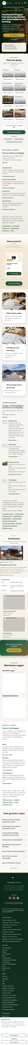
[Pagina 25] (20, 279)
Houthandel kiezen (7, 1007)
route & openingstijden (7, 911)
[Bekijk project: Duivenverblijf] (14, 625)
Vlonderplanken (7, 168)
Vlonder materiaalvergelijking (10, 1004)
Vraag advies (14, 39)
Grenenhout (5, 230)
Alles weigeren (14, 1035)
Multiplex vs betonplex (8, 988)
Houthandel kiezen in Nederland (11, 922)
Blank (3, 956)
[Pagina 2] (3, 279)
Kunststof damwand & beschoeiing (14, 141)
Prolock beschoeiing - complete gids (14, 126)
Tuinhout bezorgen (7, 770)
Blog (3, 983)
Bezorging (5, 758)
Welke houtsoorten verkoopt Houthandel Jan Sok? (11, 821)
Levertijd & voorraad (7, 932)
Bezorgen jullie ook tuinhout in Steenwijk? (11, 845)
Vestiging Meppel (7, 773)
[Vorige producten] (4, 264)
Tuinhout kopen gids (7, 986)
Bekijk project (6, 615)
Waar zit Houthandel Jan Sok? (11, 863)
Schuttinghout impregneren (9, 1000)
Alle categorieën (6, 948)
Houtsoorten (6, 191)
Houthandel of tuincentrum (9, 925)
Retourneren (5, 1016)
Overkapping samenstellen (9, 526)
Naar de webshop (14, 35)
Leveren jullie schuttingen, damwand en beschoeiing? (10, 834)
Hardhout (4, 950)
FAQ (3, 981)
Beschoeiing (15, 226)
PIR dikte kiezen (6, 993)
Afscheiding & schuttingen (9, 960)
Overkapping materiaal (8, 1009)
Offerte (12, 230)
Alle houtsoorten (6, 927)
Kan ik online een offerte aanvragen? (13, 851)
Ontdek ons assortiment (14, 132)
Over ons (4, 976)
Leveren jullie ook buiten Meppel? (12, 840)
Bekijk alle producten (14, 283)
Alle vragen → (14, 868)
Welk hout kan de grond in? (9, 936)
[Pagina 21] (17, 279)
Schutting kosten (7, 516)
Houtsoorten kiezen (8, 197)
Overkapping (12, 480)
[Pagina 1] (2, 279)
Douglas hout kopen (19, 139)
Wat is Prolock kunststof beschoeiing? (9, 857)
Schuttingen (12, 444)
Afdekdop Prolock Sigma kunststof (12, 264)
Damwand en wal (13, 462)
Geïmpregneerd (6, 954)
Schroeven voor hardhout (9, 995)
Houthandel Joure (7, 804)
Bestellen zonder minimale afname (11, 934)
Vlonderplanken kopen (8, 176)
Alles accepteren (14, 1042)
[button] (14, 553)
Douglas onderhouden (8, 1002)
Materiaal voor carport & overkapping (12, 939)
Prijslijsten (17, 800)
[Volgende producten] (24, 264)
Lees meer (4, 162)
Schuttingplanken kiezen (9, 997)
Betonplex (19, 523)
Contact (16, 802)
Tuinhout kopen (8, 139)
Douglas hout (12, 421)
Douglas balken (17, 516)
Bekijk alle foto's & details (6, 575)
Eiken (3, 970)
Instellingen (14, 1038)
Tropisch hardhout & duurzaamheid (11, 929)
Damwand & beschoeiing (9, 521)
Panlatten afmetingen (8, 990)
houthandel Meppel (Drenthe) (17, 910)
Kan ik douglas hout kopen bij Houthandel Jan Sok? (11, 827)
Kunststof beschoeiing (9, 179)
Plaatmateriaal (6, 201)
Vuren (3, 966)
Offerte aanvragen (7, 528)
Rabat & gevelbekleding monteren (11, 941)
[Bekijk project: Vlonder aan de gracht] (14, 603)
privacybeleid (6, 1026)
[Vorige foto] (2, 553)
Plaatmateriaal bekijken (9, 209)
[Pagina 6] (6, 279)
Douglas (4, 952)
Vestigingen (5, 979)
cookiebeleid (13, 1026)
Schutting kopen (17, 518)
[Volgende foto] (21, 553)
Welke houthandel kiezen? (9, 920)
